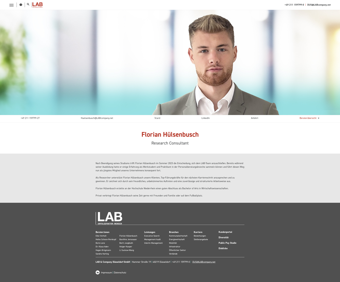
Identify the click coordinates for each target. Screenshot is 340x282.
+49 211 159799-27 (30, 118)
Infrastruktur (174, 246)
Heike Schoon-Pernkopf (106, 239)
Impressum (107, 272)
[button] (11, 5)
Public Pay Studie (227, 243)
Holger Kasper (125, 246)
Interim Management (153, 243)
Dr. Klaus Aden (102, 246)
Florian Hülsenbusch (128, 235)
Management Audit (152, 239)
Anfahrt (254, 118)
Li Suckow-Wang (126, 250)
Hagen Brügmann (103, 250)
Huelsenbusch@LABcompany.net (97, 118)
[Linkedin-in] (98, 272)
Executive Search (152, 235)
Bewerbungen (200, 235)
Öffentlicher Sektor (177, 250)
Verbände (173, 253)
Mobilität (173, 243)
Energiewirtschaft (177, 239)
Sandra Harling (102, 253)
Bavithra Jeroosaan (128, 239)
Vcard (157, 118)
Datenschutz (120, 272)
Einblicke (223, 248)
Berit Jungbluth (126, 243)
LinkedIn (205, 118)
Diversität (224, 237)
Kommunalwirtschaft (178, 235)
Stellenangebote (201, 239)
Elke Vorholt (101, 235)
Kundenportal (225, 232)
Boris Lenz (100, 243)
